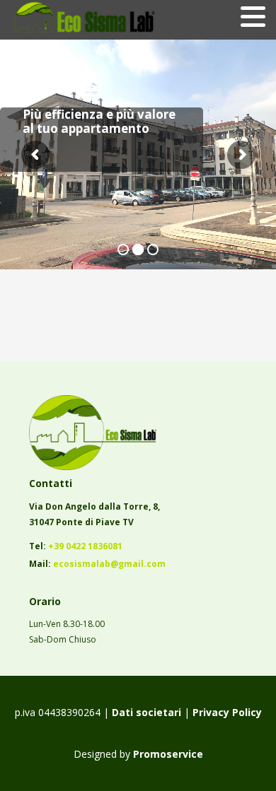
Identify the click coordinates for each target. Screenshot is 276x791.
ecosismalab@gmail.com (109, 564)
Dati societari (145, 712)
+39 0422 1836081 (85, 546)
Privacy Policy (227, 712)
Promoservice (168, 754)
